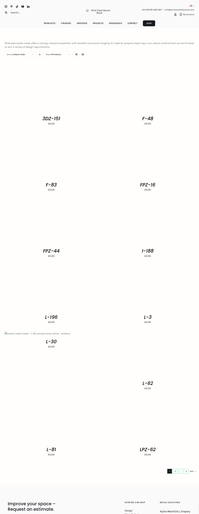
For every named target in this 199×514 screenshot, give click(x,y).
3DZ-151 (51, 118)
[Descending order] (40, 54)
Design (129, 510)
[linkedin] (28, 6)
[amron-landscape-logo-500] (99, 10)
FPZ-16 (147, 184)
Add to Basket (35, 90)
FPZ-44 (51, 251)
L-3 (148, 317)
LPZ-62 (148, 449)
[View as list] (83, 54)
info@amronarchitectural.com (179, 9)
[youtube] (22, 6)
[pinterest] (11, 6)
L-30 (51, 341)
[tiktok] (17, 6)
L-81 (51, 449)
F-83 (51, 184)
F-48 (147, 118)
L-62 (148, 383)
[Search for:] (21, 12)
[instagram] (6, 6)
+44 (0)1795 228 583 (152, 9)
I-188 (148, 251)
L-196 (51, 317)
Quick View (54, 90)
